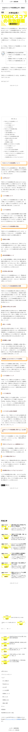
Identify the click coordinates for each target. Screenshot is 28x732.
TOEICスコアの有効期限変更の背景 (11, 136)
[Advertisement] (14, 100)
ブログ (4, 485)
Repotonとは (6, 684)
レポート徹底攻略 (14, 1)
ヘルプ (2, 677)
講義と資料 (5, 703)
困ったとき (5, 696)
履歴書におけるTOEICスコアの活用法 (12, 143)
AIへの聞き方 (6, 680)
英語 (8, 485)
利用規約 (3, 709)
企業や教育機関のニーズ (10, 132)
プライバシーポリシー (6, 674)
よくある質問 (6, 690)
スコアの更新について (9, 125)
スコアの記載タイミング (10, 145)
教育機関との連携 (9, 142)
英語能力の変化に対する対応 (11, 138)
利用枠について (6, 693)
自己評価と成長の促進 (9, 134)
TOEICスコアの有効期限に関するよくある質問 (13, 151)
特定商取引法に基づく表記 (7, 712)
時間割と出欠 (6, 700)
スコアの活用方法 (9, 127)
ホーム (2, 706)
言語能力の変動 (8, 130)
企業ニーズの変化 (9, 140)
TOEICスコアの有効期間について (11, 121)
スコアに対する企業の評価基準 (11, 149)
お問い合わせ (4, 671)
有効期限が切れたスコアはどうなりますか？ (14, 157)
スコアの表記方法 (9, 147)
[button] (25, 383)
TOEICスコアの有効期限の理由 (10, 128)
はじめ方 (5, 687)
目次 (12, 118)
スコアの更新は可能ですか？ (11, 155)
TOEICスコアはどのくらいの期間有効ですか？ (15, 153)
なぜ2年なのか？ (8, 123)
